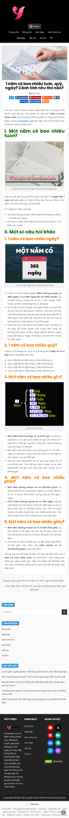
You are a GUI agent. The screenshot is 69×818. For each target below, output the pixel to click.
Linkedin (36, 101)
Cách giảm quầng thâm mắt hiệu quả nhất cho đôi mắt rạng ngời (34, 671)
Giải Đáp (21, 38)
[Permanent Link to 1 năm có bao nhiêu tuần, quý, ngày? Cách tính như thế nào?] (34, 63)
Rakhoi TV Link (14, 815)
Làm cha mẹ (54, 32)
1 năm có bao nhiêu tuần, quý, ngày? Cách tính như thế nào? (34, 86)
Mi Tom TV (36, 811)
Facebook (22, 97)
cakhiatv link (54, 808)
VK (58, 97)
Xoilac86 (6, 808)
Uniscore (45, 815)
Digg (25, 101)
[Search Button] (51, 38)
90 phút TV (23, 811)
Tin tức (43, 38)
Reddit (48, 97)
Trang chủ (14, 32)
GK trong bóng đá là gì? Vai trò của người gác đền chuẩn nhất (33, 676)
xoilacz (42, 808)
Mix (46, 101)
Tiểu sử (32, 38)
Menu (36, 26)
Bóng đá (27, 32)
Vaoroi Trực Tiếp (31, 815)
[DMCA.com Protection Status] (54, 761)
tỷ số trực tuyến (59, 815)
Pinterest (36, 97)
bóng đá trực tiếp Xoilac (25, 808)
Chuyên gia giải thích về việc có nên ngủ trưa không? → (34, 580)
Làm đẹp (39, 32)
